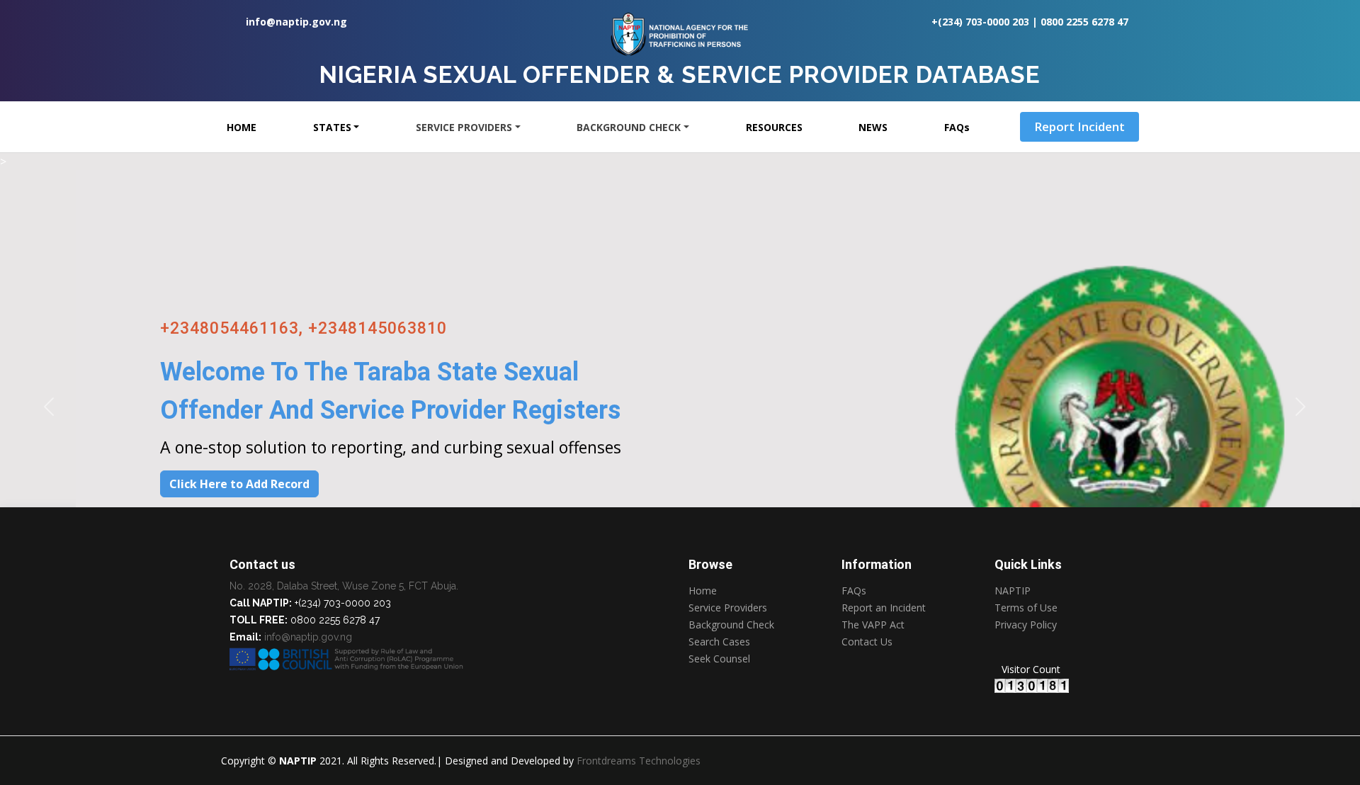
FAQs (957, 127)
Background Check (731, 625)
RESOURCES (774, 127)
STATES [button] (332, 127)
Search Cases (719, 642)
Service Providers (727, 608)
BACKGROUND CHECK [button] (629, 127)
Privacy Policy (1025, 625)
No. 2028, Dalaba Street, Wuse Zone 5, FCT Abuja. (344, 586)
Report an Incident (884, 608)
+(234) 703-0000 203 (980, 21)
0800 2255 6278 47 (1084, 21)
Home (702, 591)
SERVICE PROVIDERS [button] (464, 127)
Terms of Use (1026, 608)
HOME (241, 127)
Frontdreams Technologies (639, 760)
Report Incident (1079, 126)
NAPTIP (1012, 591)
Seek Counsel (719, 659)
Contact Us (867, 642)
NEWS (873, 127)
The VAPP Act (873, 625)
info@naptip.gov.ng (296, 21)
